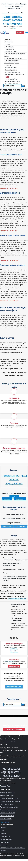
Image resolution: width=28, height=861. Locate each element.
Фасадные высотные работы (14, 76)
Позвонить (19, 32)
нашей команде (9, 661)
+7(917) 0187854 (12, 23)
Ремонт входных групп (12, 81)
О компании (9, 42)
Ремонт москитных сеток (9, 807)
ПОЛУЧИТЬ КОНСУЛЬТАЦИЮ (14, 729)
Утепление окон (6, 818)
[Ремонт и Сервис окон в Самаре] (4, 32)
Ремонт (8, 65)
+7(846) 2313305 (12, 17)
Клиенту (8, 39)
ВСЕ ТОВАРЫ (20, 526)
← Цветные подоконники (10, 498)
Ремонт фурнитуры (11, 70)
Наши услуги (9, 46)
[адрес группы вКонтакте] (16, 652)
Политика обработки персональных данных (11, 62)
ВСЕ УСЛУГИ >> (5, 822)
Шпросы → (19, 499)
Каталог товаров (6, 839)
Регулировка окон (10, 67)
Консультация (5, 842)
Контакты (3, 845)
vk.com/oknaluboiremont (17, 599)
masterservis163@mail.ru (10, 741)
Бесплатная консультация (13, 58)
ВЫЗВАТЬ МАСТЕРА (14, 666)
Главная (3, 827)
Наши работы (9, 49)
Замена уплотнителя (7, 813)
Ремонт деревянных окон (9, 798)
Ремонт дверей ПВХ (11, 79)
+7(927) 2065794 (12, 20)
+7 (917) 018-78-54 (14, 483)
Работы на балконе (7, 816)
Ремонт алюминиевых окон (10, 801)
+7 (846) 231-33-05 (9, 476)
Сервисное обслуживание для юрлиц (14, 55)
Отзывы (7, 44)
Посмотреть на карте (14, 686)
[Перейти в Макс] (14, 28)
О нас (2, 830)
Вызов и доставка (10, 51)
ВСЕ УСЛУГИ (7, 526)
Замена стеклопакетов (12, 72)
